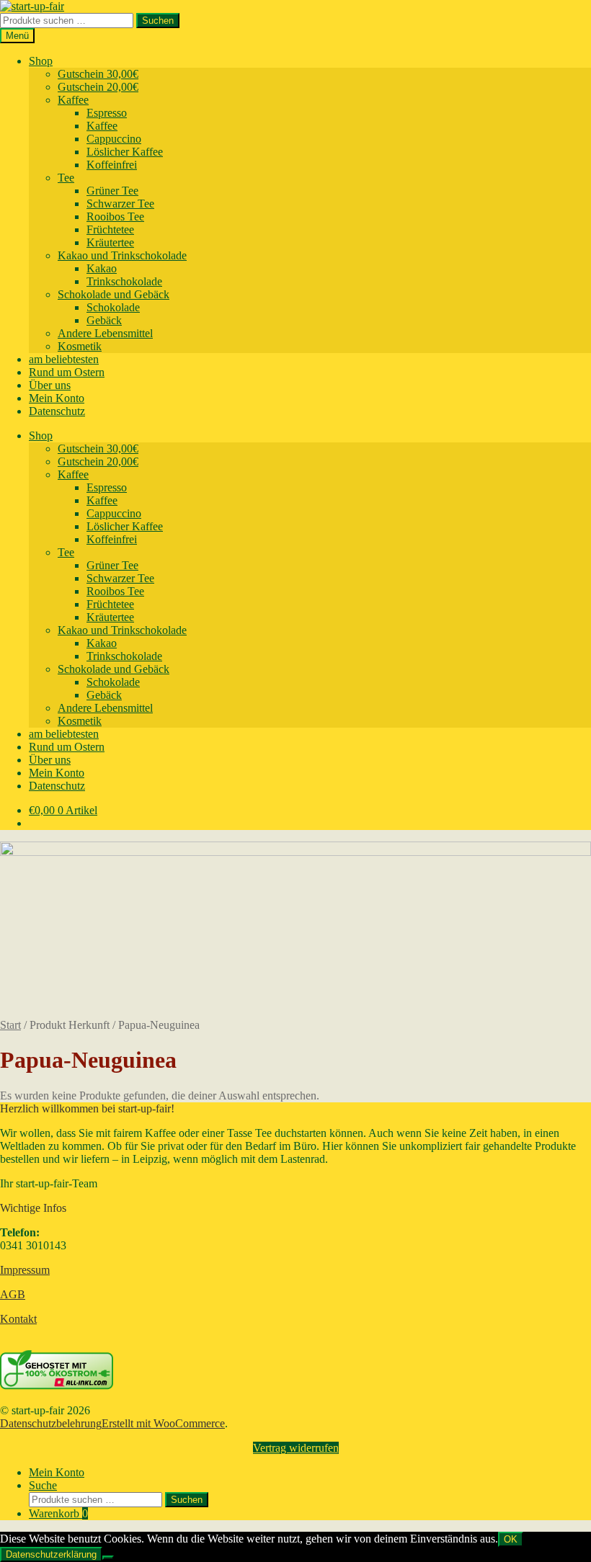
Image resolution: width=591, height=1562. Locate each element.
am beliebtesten (64, 359)
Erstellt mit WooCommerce (163, 1423)
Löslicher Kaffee (124, 152)
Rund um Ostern (67, 372)
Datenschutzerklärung (51, 1554)
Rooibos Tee (115, 216)
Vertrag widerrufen (296, 1448)
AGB (12, 1294)
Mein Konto (56, 398)
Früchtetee (110, 229)
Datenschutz (57, 411)
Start (10, 1025)
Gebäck (104, 320)
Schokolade (113, 307)
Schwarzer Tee (120, 203)
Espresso (106, 113)
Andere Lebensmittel (105, 333)
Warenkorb (58, 1513)
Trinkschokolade (124, 281)
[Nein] (108, 1558)
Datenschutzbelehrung (51, 1423)
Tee (66, 177)
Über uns (50, 385)
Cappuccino (113, 139)
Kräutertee (110, 242)
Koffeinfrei (111, 165)
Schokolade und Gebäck (113, 294)
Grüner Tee (112, 190)
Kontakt (18, 1319)
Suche (43, 1485)
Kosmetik (80, 346)
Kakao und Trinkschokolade (122, 255)
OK (510, 1539)
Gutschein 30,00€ (98, 74)
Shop (41, 61)
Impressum (25, 1270)
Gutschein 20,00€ (98, 87)
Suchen (158, 20)
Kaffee (73, 100)
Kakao (101, 268)
